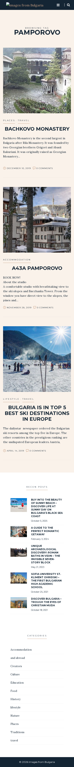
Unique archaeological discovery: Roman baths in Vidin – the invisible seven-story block (45, 554)
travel (24, 120)
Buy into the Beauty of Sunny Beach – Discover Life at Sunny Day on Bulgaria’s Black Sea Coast (47, 508)
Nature (15, 715)
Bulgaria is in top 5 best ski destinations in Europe (37, 413)
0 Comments (44, 168)
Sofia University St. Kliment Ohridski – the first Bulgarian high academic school (46, 580)
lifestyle (11, 399)
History (15, 699)
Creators (16, 666)
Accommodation (17, 259)
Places (9, 120)
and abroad (17, 658)
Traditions (17, 732)
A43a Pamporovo (37, 268)
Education (17, 682)
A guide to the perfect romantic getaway (45, 531)
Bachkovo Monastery (37, 129)
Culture (15, 674)
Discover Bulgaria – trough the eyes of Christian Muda (46, 602)
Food (13, 691)
